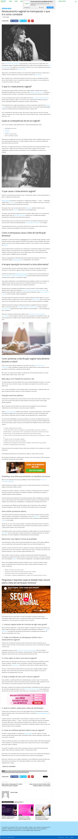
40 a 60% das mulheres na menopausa (26, 650)
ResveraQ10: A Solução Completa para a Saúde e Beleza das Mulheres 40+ (25, 818)
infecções (6, 245)
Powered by (26, 7)
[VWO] (30, 7)
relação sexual (15, 665)
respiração (4, 533)
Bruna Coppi (6, 17)
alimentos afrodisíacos (31, 306)
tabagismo (29, 208)
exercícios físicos (6, 308)
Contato (71, 837)
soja (18, 306)
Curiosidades (38, 815)
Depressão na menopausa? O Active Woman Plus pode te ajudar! (12, 784)
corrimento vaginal (10, 771)
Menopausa (4, 8)
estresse (12, 202)
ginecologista (38, 74)
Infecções (7, 130)
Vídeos (67, 837)
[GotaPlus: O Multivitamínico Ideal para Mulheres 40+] (9, 810)
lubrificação (38, 771)
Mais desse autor (18, 802)
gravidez (15, 209)
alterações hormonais (20, 215)
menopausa (44, 771)
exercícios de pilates (10, 411)
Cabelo (3, 815)
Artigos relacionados (7, 802)
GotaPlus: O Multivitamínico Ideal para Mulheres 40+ (8, 817)
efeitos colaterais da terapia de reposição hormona (14, 275)
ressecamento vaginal (16, 772)
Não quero (41, 7)
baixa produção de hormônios (33, 222)
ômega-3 (22, 306)
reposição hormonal (6, 772)
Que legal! (50, 7)
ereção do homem (21, 69)
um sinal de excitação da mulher (41, 97)
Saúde (9, 8)
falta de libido (27, 771)
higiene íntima (36, 299)
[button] (75, 1)
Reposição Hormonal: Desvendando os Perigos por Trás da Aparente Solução (42, 818)
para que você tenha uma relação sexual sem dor (34, 290)
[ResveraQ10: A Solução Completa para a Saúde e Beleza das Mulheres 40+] (26, 810)
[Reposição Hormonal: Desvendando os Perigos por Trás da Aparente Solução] (43, 810)
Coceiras (7, 132)
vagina (3, 520)
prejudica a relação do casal (37, 92)
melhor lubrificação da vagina (32, 689)
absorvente (36, 516)
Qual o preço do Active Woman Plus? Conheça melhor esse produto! (39, 784)
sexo (23, 772)
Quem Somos (61, 837)
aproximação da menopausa (12, 63)
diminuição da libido (19, 771)
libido (33, 771)
